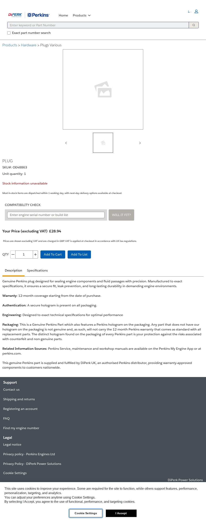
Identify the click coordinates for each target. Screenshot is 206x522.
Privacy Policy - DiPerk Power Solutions (32, 464)
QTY (5, 254)
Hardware (28, 45)
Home (63, 15)
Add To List (79, 254)
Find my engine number (21, 428)
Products (79, 15)
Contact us (11, 389)
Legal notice (12, 444)
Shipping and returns (19, 399)
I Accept (121, 513)
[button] (193, 11)
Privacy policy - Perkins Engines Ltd (29, 454)
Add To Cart (53, 254)
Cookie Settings (86, 513)
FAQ (6, 418)
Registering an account (20, 409)
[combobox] (96, 25)
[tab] (103, 143)
